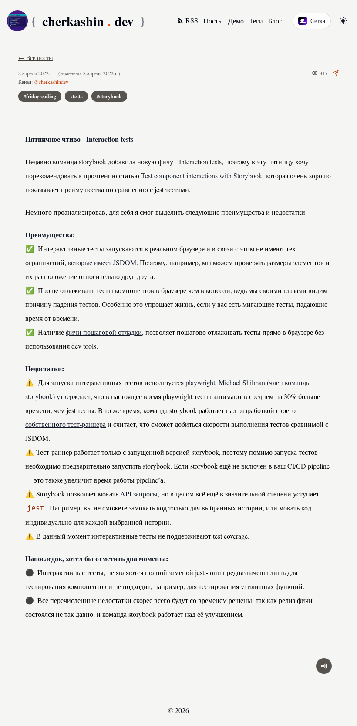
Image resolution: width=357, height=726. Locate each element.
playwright (200, 382)
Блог (275, 20)
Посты (213, 20)
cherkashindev (88, 20)
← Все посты (35, 57)
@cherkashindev (51, 81)
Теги (256, 20)
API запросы (139, 493)
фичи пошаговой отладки (104, 331)
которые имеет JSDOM (102, 262)
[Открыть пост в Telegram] (336, 73)
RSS (191, 20)
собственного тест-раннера (65, 424)
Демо (236, 20)
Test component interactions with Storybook (201, 175)
